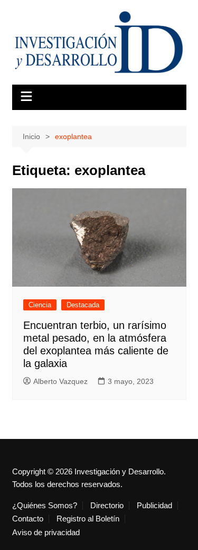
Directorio (107, 505)
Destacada (83, 305)
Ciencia (40, 305)
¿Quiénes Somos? (44, 505)
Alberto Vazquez (60, 381)
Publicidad (154, 505)
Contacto (27, 519)
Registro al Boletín (87, 519)
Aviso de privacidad (46, 532)
